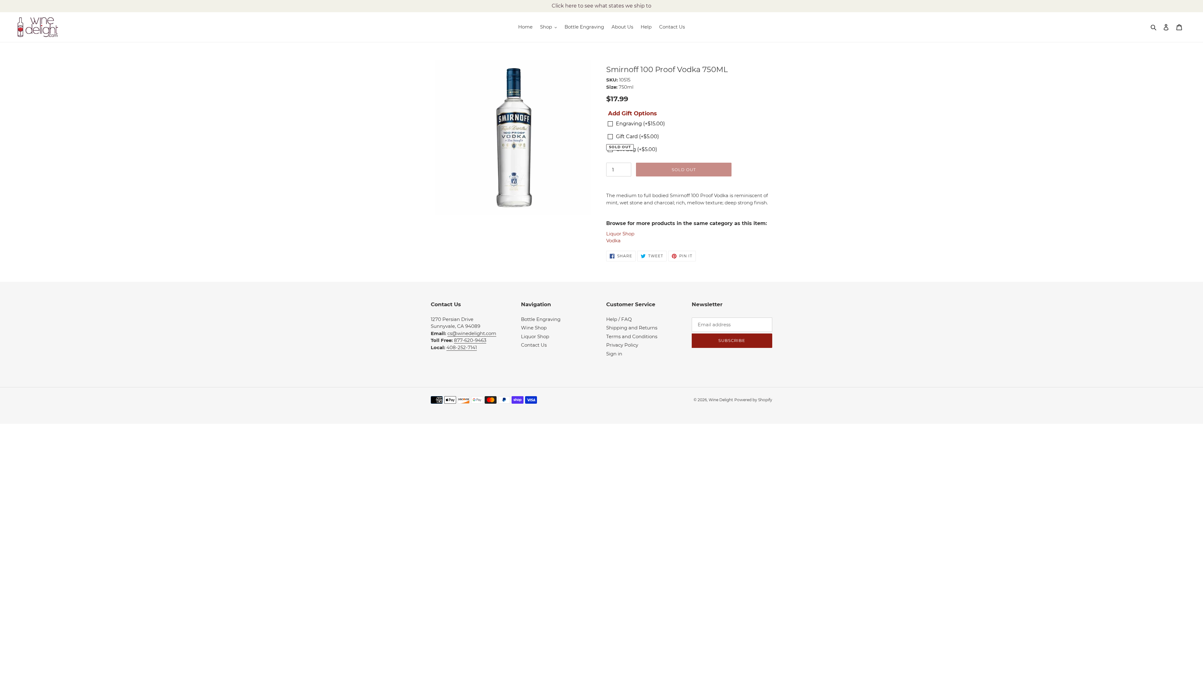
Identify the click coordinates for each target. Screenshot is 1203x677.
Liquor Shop (620, 234)
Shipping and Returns (631, 328)
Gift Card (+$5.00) (637, 136)
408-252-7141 (461, 347)
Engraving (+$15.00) (640, 124)
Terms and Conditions (631, 336)
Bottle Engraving (540, 319)
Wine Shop (534, 328)
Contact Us (534, 345)
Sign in (614, 354)
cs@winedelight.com (471, 333)
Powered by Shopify (753, 399)
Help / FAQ (619, 319)
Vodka (613, 241)
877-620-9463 (470, 340)
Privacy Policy (622, 345)
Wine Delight (721, 399)
